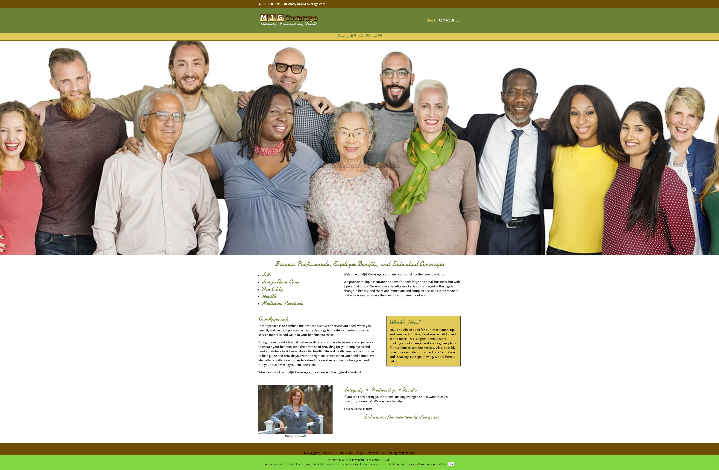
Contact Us (446, 21)
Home (431, 21)
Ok (451, 464)
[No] (714, 463)
